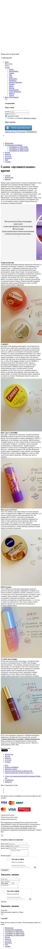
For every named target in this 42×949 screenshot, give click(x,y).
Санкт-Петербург (15, 92)
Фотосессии (9, 143)
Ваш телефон (5, 846)
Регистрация (20, 132)
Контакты (8, 158)
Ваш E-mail (5, 848)
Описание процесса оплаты (7, 815)
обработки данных (29, 118)
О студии (8, 156)
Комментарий (5, 855)
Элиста (11, 95)
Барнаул (11, 93)
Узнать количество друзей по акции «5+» (19, 773)
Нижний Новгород (15, 82)
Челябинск (12, 80)
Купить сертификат (11, 767)
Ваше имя (4, 844)
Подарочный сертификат (13, 145)
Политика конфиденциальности (9, 819)
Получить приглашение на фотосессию (18, 771)
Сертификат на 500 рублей (18, 147)
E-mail (7, 111)
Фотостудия (9, 177)
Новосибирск (13, 71)
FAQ (6, 160)
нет (8, 67)
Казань (11, 69)
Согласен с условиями (21, 118)
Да (6, 67)
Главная (7, 175)
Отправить (5, 870)
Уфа (10, 75)
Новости (8, 154)
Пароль (7, 114)
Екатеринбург (14, 90)
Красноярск (13, 79)
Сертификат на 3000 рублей (18, 149)
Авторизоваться (31, 132)
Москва (11, 88)
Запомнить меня (13, 116)
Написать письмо (11, 769)
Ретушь (7, 152)
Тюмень (11, 84)
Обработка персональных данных (9, 817)
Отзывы (7, 162)
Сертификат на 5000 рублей (18, 150)
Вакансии (8, 782)
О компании (9, 780)
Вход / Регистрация (11, 97)
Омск (7, 62)
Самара (11, 73)
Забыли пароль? (10, 132)
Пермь (11, 86)
